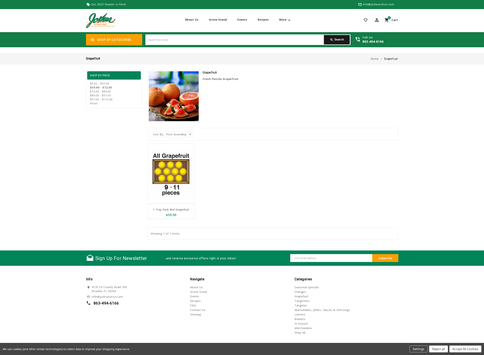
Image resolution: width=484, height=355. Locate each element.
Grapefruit (301, 296)
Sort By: (158, 134)
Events (242, 19)
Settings (418, 349)
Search (337, 39)
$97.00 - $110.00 (101, 99)
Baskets (300, 319)
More (283, 19)
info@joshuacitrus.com (378, 4)
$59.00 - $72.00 (101, 87)
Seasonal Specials (307, 287)
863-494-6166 (373, 41)
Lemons (300, 314)
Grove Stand (218, 19)
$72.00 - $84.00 (100, 91)
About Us (191, 19)
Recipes (263, 19)
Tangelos (301, 305)
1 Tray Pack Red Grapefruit (171, 209)
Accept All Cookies (465, 349)
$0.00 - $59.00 (99, 83)
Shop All (300, 332)
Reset (94, 103)
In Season (301, 323)
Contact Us (197, 310)
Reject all (438, 349)
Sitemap (195, 314)
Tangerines (302, 301)
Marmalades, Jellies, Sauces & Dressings (322, 310)
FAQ (193, 305)
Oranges (300, 292)
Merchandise (303, 328)
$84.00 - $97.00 (100, 95)
